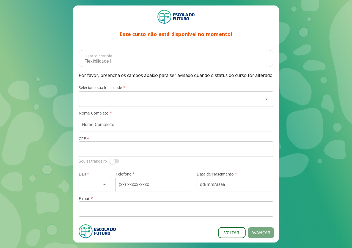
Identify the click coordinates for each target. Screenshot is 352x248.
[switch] (176, 161)
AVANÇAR (260, 232)
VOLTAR (231, 232)
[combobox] (171, 99)
